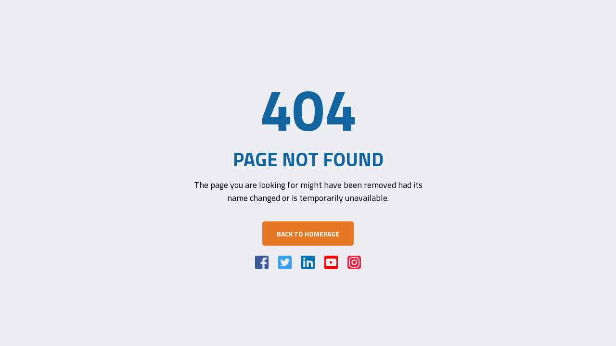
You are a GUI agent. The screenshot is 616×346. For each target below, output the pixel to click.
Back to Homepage (308, 234)
